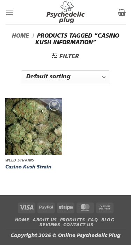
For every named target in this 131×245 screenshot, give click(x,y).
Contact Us (78, 225)
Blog (107, 220)
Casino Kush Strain (28, 167)
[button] (9, 12)
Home (20, 36)
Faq (93, 220)
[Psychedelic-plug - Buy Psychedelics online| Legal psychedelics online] (65, 12)
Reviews (49, 225)
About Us (44, 220)
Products (72, 220)
